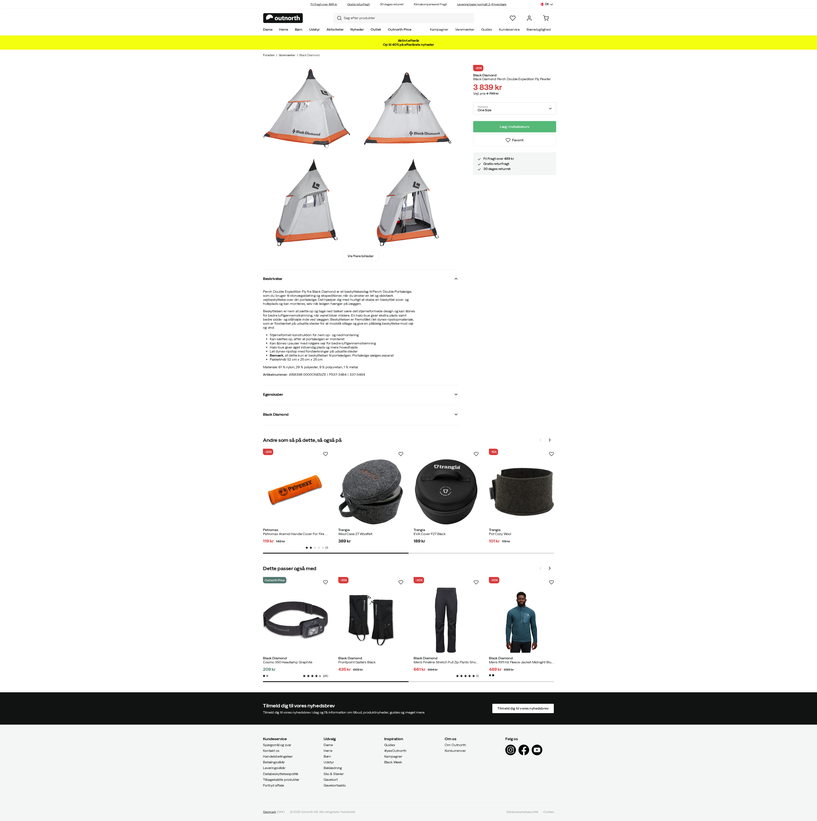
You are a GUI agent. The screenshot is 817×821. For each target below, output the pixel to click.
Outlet (376, 29)
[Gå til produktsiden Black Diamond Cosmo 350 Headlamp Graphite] (295, 620)
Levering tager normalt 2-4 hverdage (481, 4)
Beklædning (333, 768)
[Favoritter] (512, 18)
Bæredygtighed (539, 29)
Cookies (548, 812)
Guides (486, 29)
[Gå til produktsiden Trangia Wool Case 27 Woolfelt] (370, 491)
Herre (283, 29)
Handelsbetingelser (278, 756)
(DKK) (274, 812)
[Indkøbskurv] (545, 18)
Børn (298, 29)
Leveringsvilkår (274, 768)
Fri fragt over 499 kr (324, 4)
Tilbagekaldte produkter (281, 779)
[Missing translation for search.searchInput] (338, 18)
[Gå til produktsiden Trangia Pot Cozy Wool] (521, 491)
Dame (267, 29)
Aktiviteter (335, 29)
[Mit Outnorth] (529, 18)
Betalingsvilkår (274, 762)
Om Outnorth (455, 745)
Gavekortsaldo (335, 785)
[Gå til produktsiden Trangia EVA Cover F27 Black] (446, 491)
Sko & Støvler (334, 773)
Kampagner (439, 29)
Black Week (393, 762)
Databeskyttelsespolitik (280, 773)
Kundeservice (509, 29)
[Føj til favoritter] (325, 454)
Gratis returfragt (358, 4)
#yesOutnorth (395, 750)
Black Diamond (309, 55)
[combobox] (404, 18)
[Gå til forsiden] (283, 18)
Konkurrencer (455, 750)
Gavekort (331, 779)
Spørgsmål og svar (277, 745)
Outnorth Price (399, 29)
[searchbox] (408, 18)
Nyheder (357, 29)
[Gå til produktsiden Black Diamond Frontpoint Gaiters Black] (370, 620)
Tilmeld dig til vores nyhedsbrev (523, 708)
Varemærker (464, 29)
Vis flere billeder (361, 256)
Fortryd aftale (273, 785)
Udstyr (314, 29)
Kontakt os (271, 750)
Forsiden (269, 55)
